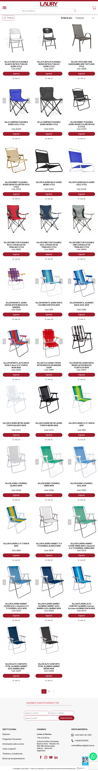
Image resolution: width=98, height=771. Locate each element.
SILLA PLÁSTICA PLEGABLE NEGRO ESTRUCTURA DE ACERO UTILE (49, 64)
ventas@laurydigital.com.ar (82, 745)
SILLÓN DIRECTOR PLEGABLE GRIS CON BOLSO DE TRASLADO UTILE (81, 244)
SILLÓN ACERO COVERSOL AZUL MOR (81, 484)
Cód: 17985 (49, 370)
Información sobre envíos (13, 744)
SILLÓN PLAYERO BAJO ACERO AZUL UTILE (82, 183)
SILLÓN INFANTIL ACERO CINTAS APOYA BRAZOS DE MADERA (16, 305)
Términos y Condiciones (13, 754)
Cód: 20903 (49, 611)
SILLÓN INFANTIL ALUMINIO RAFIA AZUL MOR (82, 304)
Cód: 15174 (16, 611)
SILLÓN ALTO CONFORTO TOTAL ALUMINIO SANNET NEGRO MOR (49, 666)
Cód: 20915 (81, 370)
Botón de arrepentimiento (14, 758)
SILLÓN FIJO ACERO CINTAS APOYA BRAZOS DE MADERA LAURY (49, 365)
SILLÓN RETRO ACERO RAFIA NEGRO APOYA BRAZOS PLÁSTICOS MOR (81, 365)
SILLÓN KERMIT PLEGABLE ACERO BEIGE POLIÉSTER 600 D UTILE (16, 184)
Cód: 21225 (49, 189)
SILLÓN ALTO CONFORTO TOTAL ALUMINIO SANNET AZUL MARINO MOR (16, 666)
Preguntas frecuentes (12, 739)
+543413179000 (81, 740)
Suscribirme (66, 718)
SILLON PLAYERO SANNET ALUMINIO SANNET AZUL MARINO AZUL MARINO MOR (49, 606)
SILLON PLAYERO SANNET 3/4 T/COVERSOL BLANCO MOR (49, 544)
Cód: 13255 (16, 310)
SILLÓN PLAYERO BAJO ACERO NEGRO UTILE (49, 183)
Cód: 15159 (49, 490)
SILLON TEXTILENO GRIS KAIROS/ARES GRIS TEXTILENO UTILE (82, 64)
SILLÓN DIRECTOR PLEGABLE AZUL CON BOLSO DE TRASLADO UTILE (48, 244)
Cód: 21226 (81, 189)
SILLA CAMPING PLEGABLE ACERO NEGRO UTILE (48, 123)
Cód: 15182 (81, 310)
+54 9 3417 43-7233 (83, 735)
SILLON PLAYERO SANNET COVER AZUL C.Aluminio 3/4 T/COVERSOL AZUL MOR (16, 606)
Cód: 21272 (49, 430)
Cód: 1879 (49, 310)
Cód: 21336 (16, 69)
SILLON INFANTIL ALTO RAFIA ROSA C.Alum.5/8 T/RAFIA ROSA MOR (16, 365)
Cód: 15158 (16, 490)
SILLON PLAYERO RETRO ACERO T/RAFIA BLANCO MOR (16, 424)
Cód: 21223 (49, 129)
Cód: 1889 (16, 550)
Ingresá (16, 74)
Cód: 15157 (81, 490)
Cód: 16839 (81, 69)
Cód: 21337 (48, 69)
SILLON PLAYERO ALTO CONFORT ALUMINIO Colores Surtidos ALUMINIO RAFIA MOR (81, 606)
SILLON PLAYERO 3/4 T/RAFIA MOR (82, 424)
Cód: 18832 (16, 249)
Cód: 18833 (49, 249)
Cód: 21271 (16, 430)
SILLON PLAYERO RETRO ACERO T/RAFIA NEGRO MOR (48, 424)
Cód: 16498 (49, 671)
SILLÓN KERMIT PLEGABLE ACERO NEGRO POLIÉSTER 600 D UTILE (82, 124)
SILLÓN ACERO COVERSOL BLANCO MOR (16, 484)
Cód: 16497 (16, 671)
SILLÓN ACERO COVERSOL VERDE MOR (49, 484)
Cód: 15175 (48, 550)
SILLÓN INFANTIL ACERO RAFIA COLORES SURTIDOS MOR (48, 304)
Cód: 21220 (81, 129)
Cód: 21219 (16, 189)
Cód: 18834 (81, 249)
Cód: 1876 (81, 430)
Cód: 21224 (16, 129)
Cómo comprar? (9, 749)
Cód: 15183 (16, 370)
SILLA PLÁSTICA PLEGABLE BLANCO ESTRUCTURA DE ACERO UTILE (16, 64)
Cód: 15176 (81, 550)
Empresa (6, 734)
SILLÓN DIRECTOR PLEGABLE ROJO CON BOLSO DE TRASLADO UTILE (16, 244)
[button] (4, 100)
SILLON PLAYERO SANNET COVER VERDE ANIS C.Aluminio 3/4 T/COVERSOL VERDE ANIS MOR (81, 547)
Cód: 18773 (81, 611)
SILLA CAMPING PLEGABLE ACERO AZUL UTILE (16, 123)
